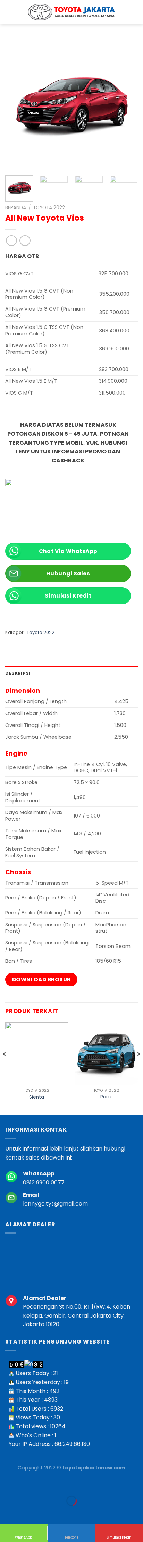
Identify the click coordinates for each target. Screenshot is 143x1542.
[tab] (71, 673)
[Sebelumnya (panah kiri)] (7, 1513)
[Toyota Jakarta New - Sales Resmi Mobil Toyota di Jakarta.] (71, 12)
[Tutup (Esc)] (7, 1483)
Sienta (36, 1097)
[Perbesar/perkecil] (27, 1483)
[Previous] (16, 104)
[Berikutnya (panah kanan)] (27, 1513)
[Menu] (133, 11)
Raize (106, 1097)
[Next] (126, 104)
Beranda (15, 207)
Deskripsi (17, 673)
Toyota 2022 (49, 207)
